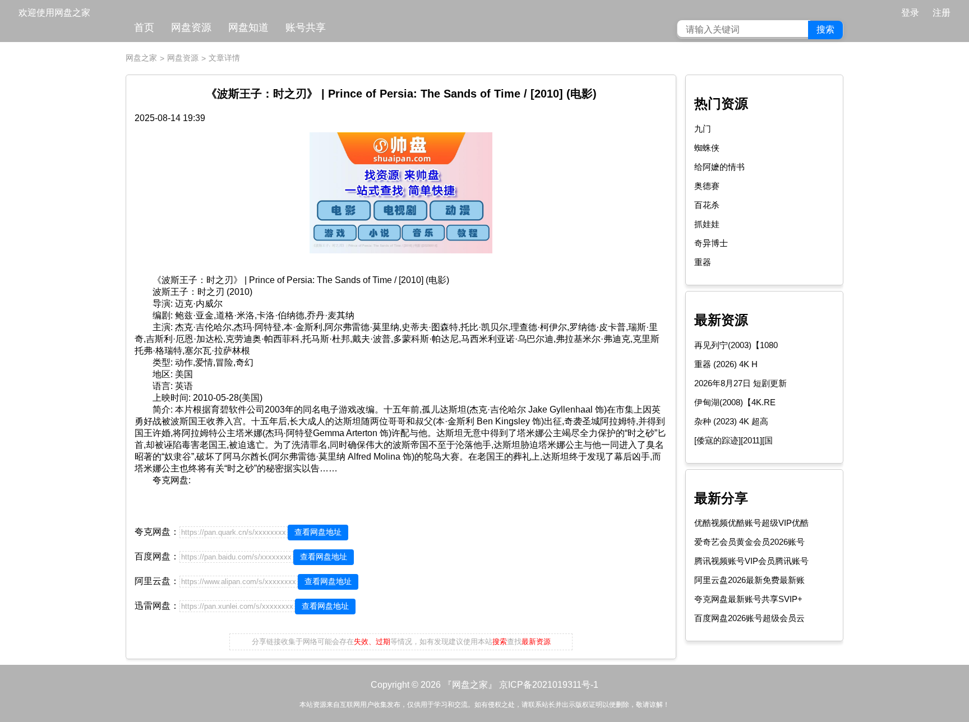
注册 (941, 12)
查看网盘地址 (318, 531)
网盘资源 (191, 27)
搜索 (825, 29)
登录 (910, 12)
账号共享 (305, 27)
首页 (144, 27)
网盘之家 (141, 57)
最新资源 (721, 319)
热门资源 (721, 103)
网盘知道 (248, 27)
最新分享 (721, 498)
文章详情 (224, 57)
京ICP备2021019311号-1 (548, 684)
